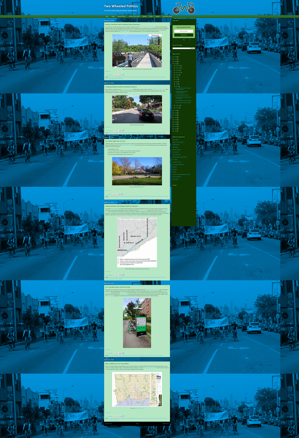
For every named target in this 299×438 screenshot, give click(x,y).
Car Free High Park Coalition (122, 196)
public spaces (163, 196)
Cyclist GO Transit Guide (134, 16)
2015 (175, 126)
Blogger (152, 434)
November (178, 68)
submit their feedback (124, 31)
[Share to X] (118, 75)
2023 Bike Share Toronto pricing (152, 289)
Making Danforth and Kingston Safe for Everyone (121, 206)
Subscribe (184, 35)
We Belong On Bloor (119, 78)
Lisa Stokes (175, 159)
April (177, 84)
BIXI (126, 355)
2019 (175, 117)
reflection (146, 418)
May (177, 81)
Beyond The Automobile (178, 142)
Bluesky (144, 16)
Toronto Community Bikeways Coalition (181, 174)
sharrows (154, 132)
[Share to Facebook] (120, 75)
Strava (151, 16)
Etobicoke (136, 77)
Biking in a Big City (177, 149)
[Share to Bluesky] (123, 75)
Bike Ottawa (175, 147)
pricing (150, 355)
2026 (175, 57)
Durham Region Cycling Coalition (180, 157)
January (177, 107)
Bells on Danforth (112, 277)
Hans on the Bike (176, 154)
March (177, 86)
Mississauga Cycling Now (152, 77)
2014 (175, 129)
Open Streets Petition (167, 16)
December (178, 65)
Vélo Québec (175, 179)
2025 (175, 59)
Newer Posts (108, 423)
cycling (132, 77)
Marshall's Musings (177, 162)
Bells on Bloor (120, 418)
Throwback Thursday (153, 418)
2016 (175, 124)
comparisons (136, 355)
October (178, 70)
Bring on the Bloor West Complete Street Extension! (122, 24)
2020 (175, 115)
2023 (175, 63)
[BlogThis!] (117, 75)
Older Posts (166, 423)
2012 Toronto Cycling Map (139, 408)
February (178, 105)
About (107, 16)
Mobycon (175, 167)
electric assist (145, 355)
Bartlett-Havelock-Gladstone (127, 89)
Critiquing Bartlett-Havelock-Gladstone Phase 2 (121, 87)
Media (113, 16)
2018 (175, 119)
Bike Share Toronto (117, 355)
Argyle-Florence (111, 132)
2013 (175, 131)
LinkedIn (157, 16)
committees (129, 355)
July (176, 77)
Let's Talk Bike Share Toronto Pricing (117, 287)
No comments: (109, 74)
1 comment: (109, 194)
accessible (110, 196)
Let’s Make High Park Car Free (115, 141)
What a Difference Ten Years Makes (117, 363)
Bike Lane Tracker (122, 16)
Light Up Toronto (142, 210)
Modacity (175, 169)
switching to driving (124, 294)
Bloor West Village (116, 77)
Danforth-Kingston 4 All (155, 277)
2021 (175, 113)
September (178, 72)
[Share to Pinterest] (121, 75)
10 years (110, 418)
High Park (138, 196)
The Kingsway (111, 78)
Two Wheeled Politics (121, 6)
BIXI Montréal (110, 295)
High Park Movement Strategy (158, 89)
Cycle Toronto (124, 292)
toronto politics (159, 355)
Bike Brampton (176, 144)
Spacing (174, 172)
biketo (109, 77)
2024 (175, 61)
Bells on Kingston (115, 208)
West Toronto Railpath (161, 132)
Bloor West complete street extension (147, 27)
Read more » (108, 71)
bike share (110, 355)
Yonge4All (120, 278)
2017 (175, 122)
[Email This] (115, 75)
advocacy (115, 418)
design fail (142, 132)
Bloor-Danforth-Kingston (125, 77)
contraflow (134, 132)
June (177, 79)
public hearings (161, 77)
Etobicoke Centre (142, 77)
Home (137, 423)
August (177, 75)
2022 (175, 110)
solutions (154, 355)
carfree (130, 196)
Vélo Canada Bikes (177, 176)
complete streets (142, 277)
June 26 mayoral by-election (149, 367)
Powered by (180, 39)
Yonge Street (116, 420)
